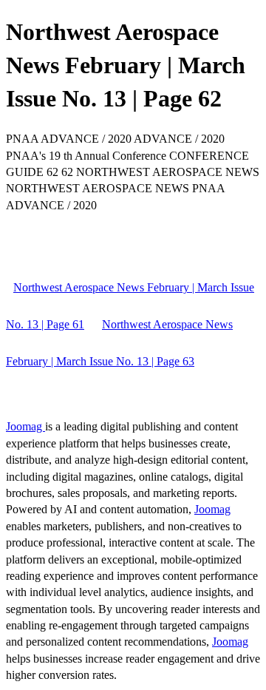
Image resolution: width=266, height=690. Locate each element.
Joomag (25, 426)
